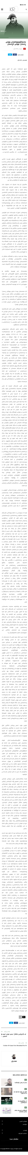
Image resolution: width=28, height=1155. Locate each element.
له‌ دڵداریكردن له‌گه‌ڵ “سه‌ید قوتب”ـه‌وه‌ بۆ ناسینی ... (13, 1035)
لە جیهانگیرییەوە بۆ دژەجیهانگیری (22, 1101)
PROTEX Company (10, 1149)
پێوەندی (25, 1130)
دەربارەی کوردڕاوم (23, 1133)
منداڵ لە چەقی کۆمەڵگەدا (21, 1083)
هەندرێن (15, 49)
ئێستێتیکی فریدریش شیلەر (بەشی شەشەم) (21, 1111)
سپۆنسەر (25, 1124)
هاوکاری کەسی (23, 1121)
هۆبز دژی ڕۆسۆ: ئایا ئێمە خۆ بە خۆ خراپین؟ (20, 1092)
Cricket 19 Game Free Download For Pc (15, 1045)
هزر (24, 49)
